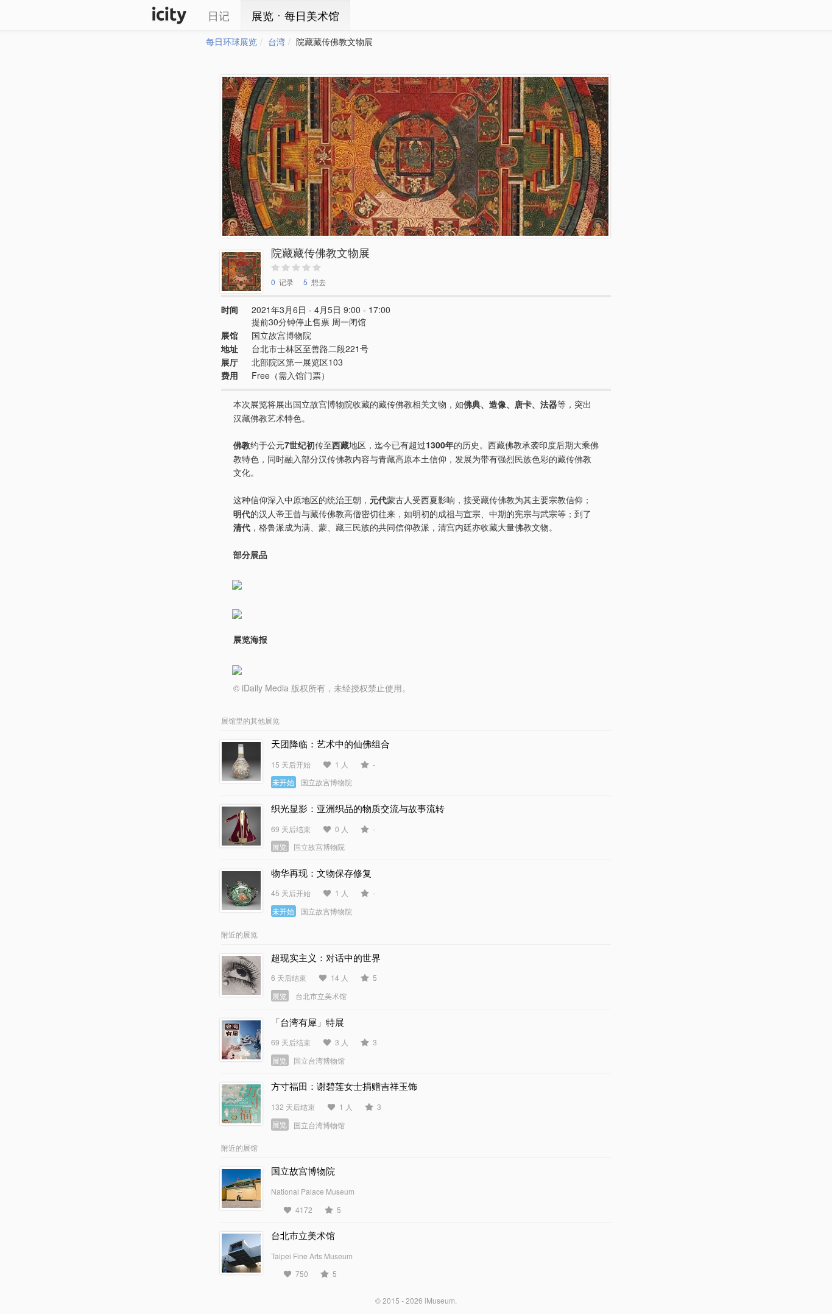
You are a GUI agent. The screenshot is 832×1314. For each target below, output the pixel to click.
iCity (169, 15)
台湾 (276, 41)
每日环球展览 (231, 41)
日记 (219, 15)
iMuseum (440, 1300)
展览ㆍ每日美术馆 (295, 15)
